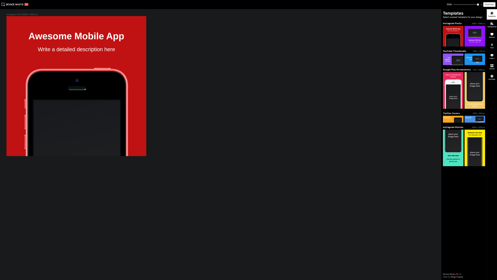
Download (489, 4)
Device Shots (449, 274)
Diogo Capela (457, 277)
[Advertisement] (464, 255)
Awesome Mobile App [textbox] (76, 36)
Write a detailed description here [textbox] (76, 49)
